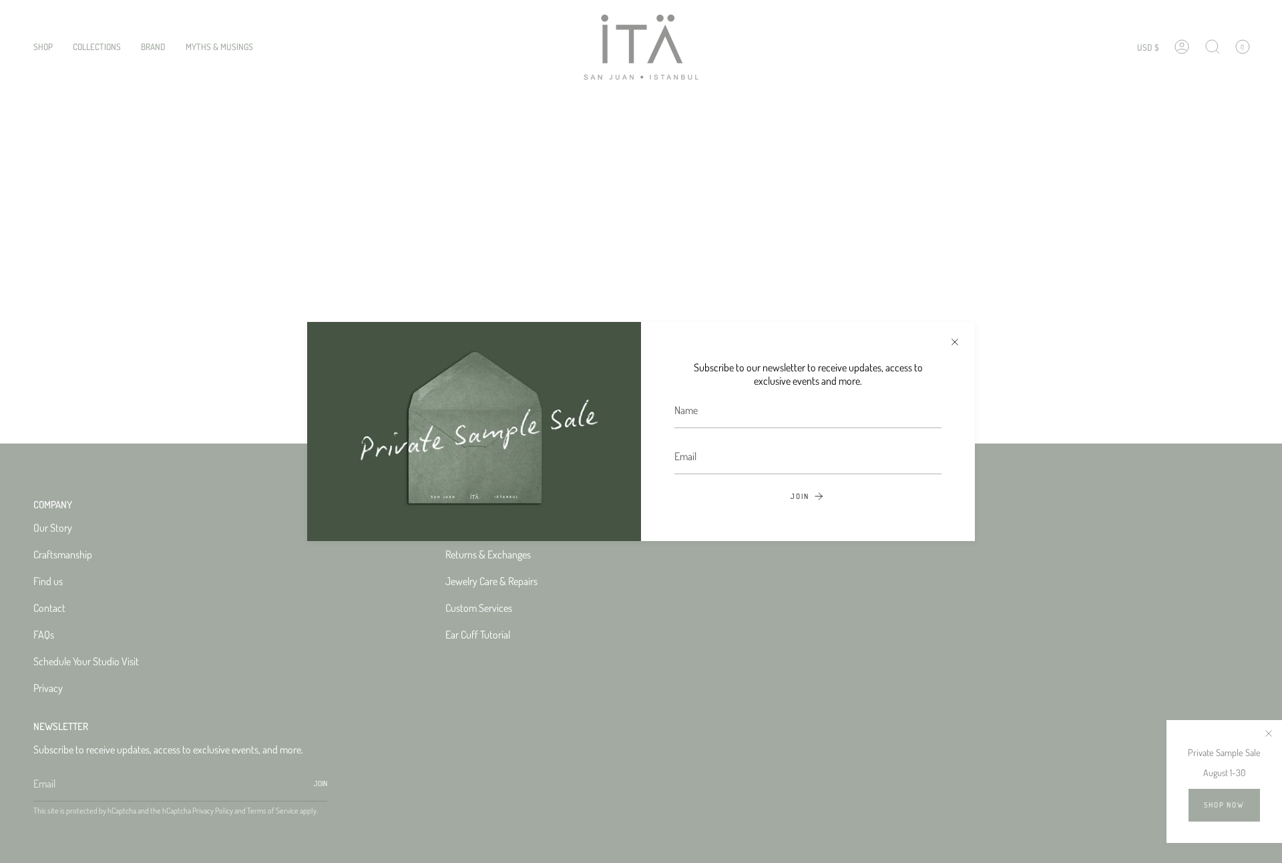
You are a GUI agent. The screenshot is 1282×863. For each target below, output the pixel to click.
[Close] (955, 342)
